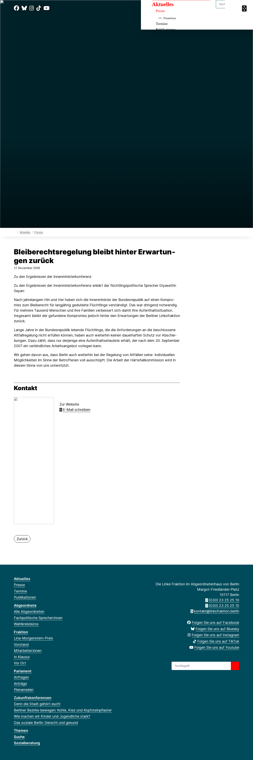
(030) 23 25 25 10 (224, 600)
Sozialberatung (27, 743)
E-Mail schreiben (76, 410)
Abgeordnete (25, 605)
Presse (160, 11)
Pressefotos (169, 18)
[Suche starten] (235, 666)
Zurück (22, 539)
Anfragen (21, 677)
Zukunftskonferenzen (32, 698)
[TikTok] (38, 8)
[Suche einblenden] (233, 8)
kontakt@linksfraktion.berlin (216, 611)
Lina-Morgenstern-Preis (33, 638)
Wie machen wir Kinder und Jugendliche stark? (52, 716)
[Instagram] (31, 8)
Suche (19, 737)
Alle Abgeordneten (29, 611)
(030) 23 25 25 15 (224, 606)
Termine (162, 24)
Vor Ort (20, 663)
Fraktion (21, 632)
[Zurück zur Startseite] (15, 232)
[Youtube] (46, 8)
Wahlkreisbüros (26, 624)
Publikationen (25, 597)
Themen (21, 730)
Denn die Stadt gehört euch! (37, 704)
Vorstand (21, 644)
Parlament (22, 671)
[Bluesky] (24, 8)
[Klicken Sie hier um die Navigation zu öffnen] (244, 8)
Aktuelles (163, 4)
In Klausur (22, 657)
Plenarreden (23, 690)
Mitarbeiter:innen (28, 650)
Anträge (20, 683)
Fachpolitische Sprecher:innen (38, 618)
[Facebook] (16, 8)
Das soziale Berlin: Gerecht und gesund (46, 723)
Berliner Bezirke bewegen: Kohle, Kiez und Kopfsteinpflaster (63, 710)
